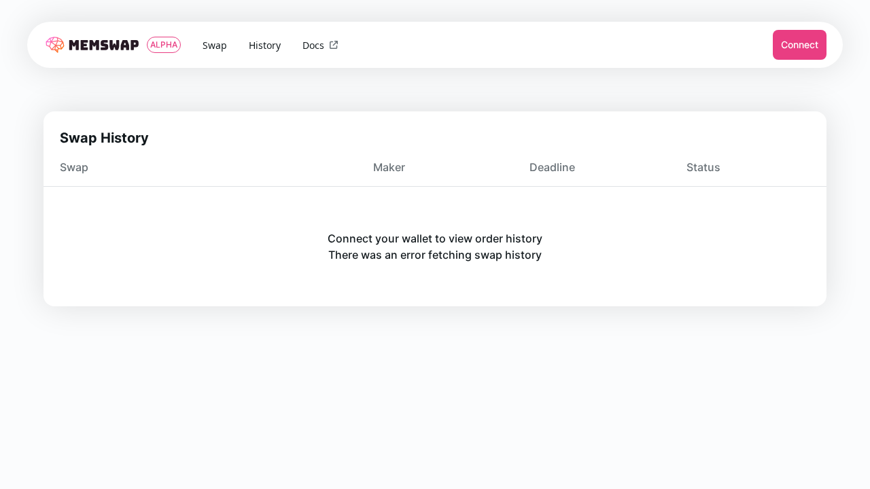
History (265, 45)
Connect (799, 44)
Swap (215, 45)
